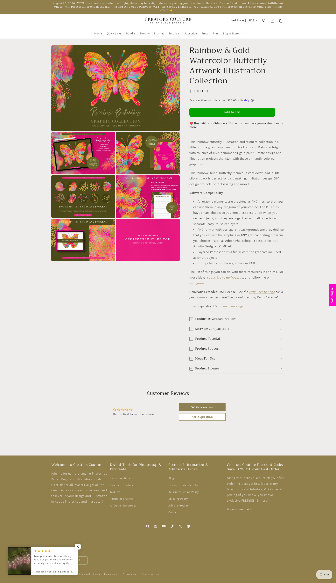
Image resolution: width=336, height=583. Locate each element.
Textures (115, 492)
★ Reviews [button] (332, 295)
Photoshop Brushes (122, 478)
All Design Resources (123, 505)
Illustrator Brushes (121, 498)
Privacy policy (130, 574)
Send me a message (229, 306)
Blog (171, 478)
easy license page (262, 292)
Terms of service (150, 574)
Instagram (196, 283)
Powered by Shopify (90, 574)
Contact (173, 512)
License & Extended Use (183, 485)
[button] (144, 33)
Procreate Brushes (121, 485)
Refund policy (111, 574)
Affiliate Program (178, 505)
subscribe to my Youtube (225, 277)
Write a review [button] (202, 407)
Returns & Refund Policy (183, 492)
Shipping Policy (178, 498)
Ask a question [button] (202, 417)
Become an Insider (240, 509)
